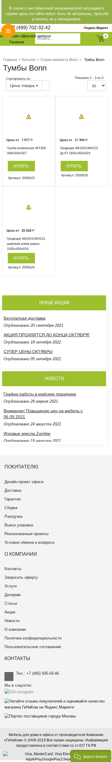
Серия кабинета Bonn (59, 60)
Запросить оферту (21, 577)
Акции (9, 612)
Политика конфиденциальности (33, 638)
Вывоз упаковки (18, 525)
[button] (90, 756)
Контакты (12, 568)
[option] (28, 117)
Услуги (10, 586)
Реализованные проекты (26, 534)
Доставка (12, 490)
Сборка (10, 508)
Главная (10, 60)
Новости (11, 621)
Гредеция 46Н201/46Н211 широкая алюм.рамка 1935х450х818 (26, 244)
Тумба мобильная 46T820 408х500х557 (26, 150)
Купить (21, 166)
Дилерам (12, 595)
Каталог (29, 60)
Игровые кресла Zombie (27, 433)
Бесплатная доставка (24, 318)
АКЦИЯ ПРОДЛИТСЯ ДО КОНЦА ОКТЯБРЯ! (47, 334)
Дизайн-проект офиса (23, 482)
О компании (15, 629)
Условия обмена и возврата (29, 542)
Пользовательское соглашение (32, 647)
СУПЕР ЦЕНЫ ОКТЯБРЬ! (28, 351)
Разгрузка (13, 516)
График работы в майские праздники (40, 394)
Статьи (10, 603)
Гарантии (12, 499)
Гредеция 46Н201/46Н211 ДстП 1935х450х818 (79, 150)
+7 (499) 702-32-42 (30, 27)
